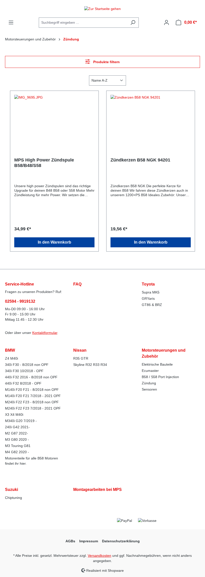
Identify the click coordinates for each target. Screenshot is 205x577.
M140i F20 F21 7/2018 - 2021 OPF (33, 396)
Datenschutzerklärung (121, 541)
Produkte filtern (106, 62)
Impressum (88, 541)
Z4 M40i (11, 358)
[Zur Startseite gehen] (102, 8)
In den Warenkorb (54, 242)
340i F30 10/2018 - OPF (24, 371)
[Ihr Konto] (166, 22)
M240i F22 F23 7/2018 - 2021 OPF (33, 408)
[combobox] (83, 22)
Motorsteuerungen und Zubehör (164, 353)
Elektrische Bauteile (157, 364)
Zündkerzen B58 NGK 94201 (140, 159)
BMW (10, 350)
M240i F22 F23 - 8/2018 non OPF (32, 402)
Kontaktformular (44, 333)
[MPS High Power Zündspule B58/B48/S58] (54, 120)
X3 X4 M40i (14, 415)
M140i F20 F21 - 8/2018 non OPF (32, 390)
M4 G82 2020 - (17, 452)
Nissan (79, 350)
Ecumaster (150, 371)
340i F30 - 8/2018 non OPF (26, 365)
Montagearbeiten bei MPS (97, 489)
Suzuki (11, 489)
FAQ (77, 284)
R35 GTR (80, 358)
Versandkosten (99, 556)
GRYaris (148, 298)
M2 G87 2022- (16, 433)
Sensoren (149, 389)
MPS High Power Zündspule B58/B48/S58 (44, 162)
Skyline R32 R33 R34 (90, 365)
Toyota (148, 284)
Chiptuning (13, 498)
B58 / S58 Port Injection (160, 377)
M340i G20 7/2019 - (21, 421)
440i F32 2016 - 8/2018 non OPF (31, 377)
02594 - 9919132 (20, 301)
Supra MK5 (151, 292)
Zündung (149, 383)
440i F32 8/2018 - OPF (23, 383)
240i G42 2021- (17, 427)
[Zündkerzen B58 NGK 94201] (150, 120)
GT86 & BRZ (152, 305)
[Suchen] (133, 22)
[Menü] (11, 22)
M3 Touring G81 (17, 446)
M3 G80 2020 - (17, 439)
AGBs (70, 541)
